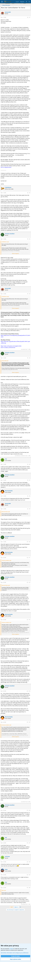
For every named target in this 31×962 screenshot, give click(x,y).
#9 (29, 508)
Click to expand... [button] (15, 253)
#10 (29, 541)
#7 (29, 480)
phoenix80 (8, 12)
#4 (29, 293)
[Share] (28, 17)
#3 (29, 239)
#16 (29, 810)
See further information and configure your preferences (14, 952)
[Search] (29, 1)
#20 (29, 887)
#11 (29, 557)
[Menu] (2, 1)
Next (16, 907)
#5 (29, 358)
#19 (29, 874)
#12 (29, 582)
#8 (29, 496)
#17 (29, 843)
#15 (29, 722)
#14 (29, 691)
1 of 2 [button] (11, 907)
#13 (29, 619)
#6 (29, 464)
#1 (29, 17)
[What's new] (26, 1)
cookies (11, 948)
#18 (29, 861)
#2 (29, 192)
